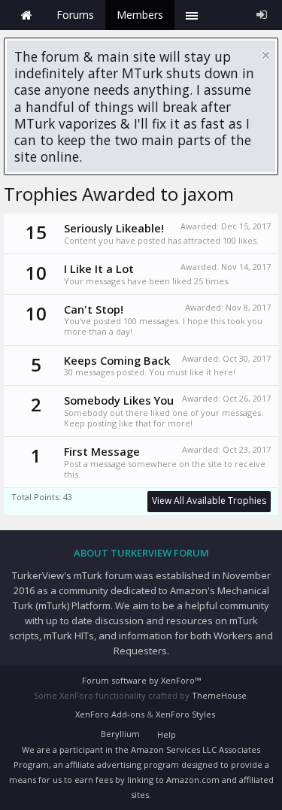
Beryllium (120, 733)
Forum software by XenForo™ (141, 680)
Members (140, 15)
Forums (75, 15)
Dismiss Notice (265, 55)
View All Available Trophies (209, 500)
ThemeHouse (219, 695)
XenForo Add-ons (109, 714)
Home (26, 15)
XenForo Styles (185, 714)
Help (166, 734)
